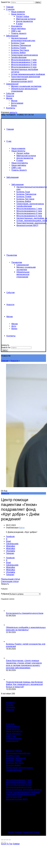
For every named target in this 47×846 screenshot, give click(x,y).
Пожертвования (13, 738)
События (10, 93)
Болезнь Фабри (18, 52)
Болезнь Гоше (18, 43)
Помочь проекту (18, 33)
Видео (14, 105)
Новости (10, 96)
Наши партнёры (18, 28)
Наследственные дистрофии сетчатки (24, 789)
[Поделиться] (5, 839)
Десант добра (22, 16)
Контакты (10, 108)
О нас (8, 141)
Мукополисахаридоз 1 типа (23, 60)
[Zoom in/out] (10, 839)
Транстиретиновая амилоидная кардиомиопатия (25, 77)
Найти (38, 2)
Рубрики (5, 594)
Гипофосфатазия (18, 57)
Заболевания (12, 36)
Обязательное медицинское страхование (22, 274)
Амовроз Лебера (14, 751)
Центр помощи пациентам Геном (23, 832)
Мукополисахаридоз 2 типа (23, 62)
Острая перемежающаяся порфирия (28, 74)
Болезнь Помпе (18, 48)
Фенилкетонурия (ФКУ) (22, 81)
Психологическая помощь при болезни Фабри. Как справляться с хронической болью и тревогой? (24, 684)
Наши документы (19, 163)
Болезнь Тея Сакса (15, 763)
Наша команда (18, 12)
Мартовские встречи (25, 19)
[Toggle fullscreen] (7, 839)
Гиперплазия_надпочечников (30, 204)
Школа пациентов (24, 21)
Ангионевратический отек (18, 753)
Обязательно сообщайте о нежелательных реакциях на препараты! (26, 628)
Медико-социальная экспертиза (26, 86)
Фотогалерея (17, 103)
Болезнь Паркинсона (21, 45)
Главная (9, 7)
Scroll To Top (6, 844)
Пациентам (11, 255)
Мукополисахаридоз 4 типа (23, 64)
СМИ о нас (16, 31)
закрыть (13, 112)
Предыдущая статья (10, 579)
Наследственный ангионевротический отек (23, 39)
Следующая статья (10, 581)
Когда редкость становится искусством (24, 613)
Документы (16, 26)
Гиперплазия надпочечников (24, 55)
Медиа (9, 98)
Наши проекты (18, 14)
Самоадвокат (12, 84)
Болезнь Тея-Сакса (20, 50)
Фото (13, 326)
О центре (10, 9)
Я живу (19, 24)
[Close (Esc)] (2, 839)
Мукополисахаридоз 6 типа (23, 67)
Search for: (5, 2)
